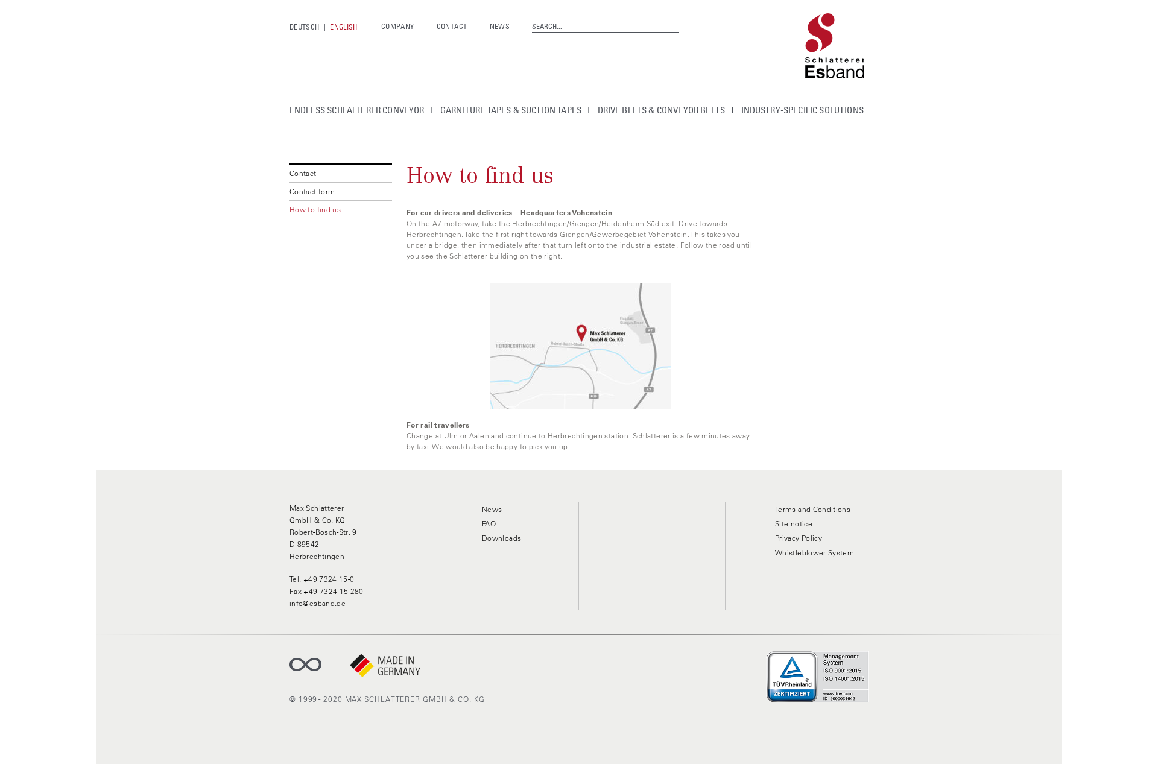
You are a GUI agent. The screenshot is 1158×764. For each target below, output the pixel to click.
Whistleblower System (814, 552)
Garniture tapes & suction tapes (510, 109)
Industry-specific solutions (802, 109)
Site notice (793, 523)
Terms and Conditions (812, 509)
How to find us (315, 209)
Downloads (501, 538)
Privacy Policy (798, 538)
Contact (452, 26)
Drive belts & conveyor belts (662, 109)
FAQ (489, 523)
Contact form (312, 191)
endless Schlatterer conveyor (357, 109)
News (500, 26)
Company (397, 26)
